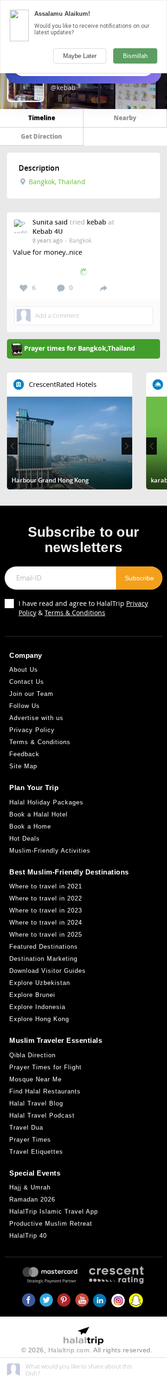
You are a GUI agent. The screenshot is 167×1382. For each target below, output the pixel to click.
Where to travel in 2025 (45, 934)
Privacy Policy (32, 729)
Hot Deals (24, 838)
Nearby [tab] (125, 117)
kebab (96, 222)
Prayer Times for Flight (45, 1067)
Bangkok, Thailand (56, 181)
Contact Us (26, 681)
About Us (23, 669)
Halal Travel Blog (36, 1103)
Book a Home (30, 826)
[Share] (103, 287)
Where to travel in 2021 (45, 886)
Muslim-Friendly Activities (49, 850)
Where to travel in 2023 (45, 910)
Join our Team (31, 693)
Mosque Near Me (35, 1079)
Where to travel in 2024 (45, 922)
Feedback (24, 754)
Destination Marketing (43, 958)
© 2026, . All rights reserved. (87, 1350)
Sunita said (50, 222)
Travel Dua (26, 1127)
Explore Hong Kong (39, 1019)
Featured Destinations (43, 946)
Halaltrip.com (69, 1350)
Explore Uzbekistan (39, 982)
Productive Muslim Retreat (50, 1223)
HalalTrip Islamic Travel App (53, 1211)
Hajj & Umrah (30, 1187)
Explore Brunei (32, 994)
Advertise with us (36, 717)
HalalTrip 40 (28, 1235)
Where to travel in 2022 (45, 898)
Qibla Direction (32, 1055)
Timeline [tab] (41, 117)
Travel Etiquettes (36, 1151)
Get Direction (41, 136)
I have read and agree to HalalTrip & (83, 608)
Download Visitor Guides (47, 970)
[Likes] (23, 288)
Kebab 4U (47, 231)
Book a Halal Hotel (38, 814)
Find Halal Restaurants (45, 1091)
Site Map (23, 766)
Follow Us (24, 705)
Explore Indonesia (37, 1006)
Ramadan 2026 (32, 1199)
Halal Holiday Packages (46, 802)
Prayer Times (30, 1139)
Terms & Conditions (75, 612)
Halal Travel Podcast (42, 1115)
